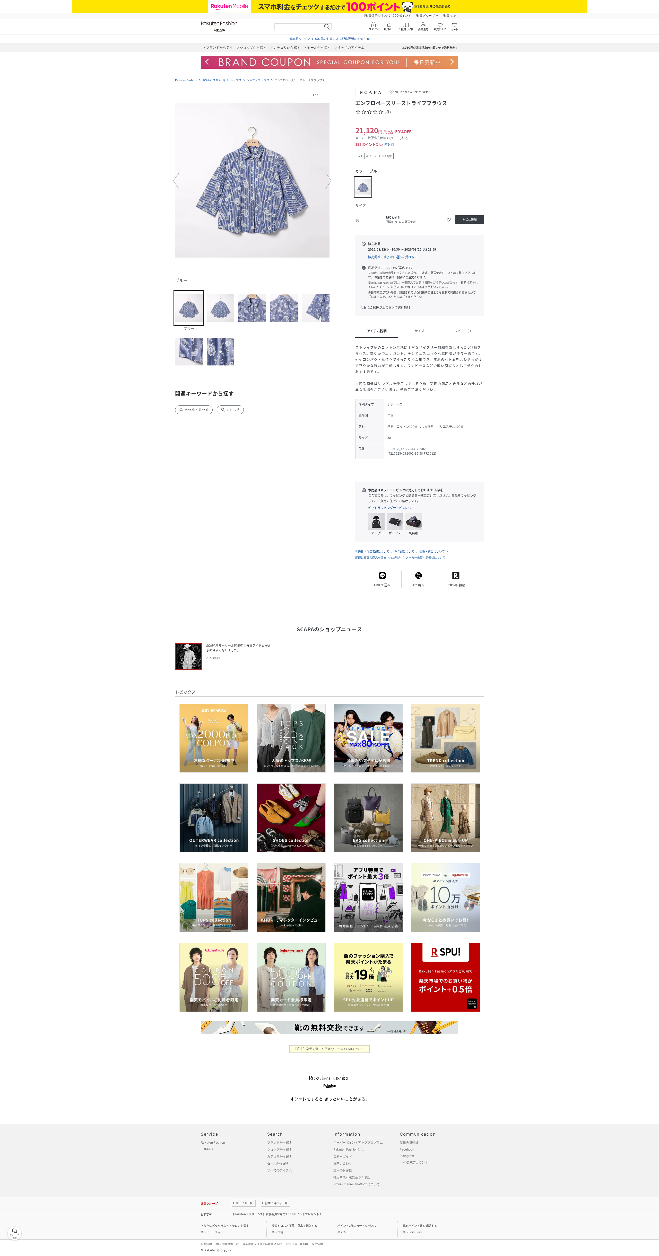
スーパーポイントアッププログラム (358, 1142)
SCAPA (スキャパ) (213, 80)
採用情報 (317, 1244)
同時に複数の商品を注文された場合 (378, 557)
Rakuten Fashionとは (348, 1149)
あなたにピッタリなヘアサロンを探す (225, 1225)
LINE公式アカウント (414, 1162)
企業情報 (206, 1244)
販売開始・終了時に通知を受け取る (393, 257)
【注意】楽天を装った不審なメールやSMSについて (330, 1049)
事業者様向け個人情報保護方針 (262, 1244)
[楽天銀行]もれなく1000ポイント (387, 15)
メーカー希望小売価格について (425, 557)
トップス (235, 80)
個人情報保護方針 (227, 1244)
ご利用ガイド (342, 1156)
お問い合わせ (342, 1163)
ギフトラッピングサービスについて (393, 508)
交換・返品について (432, 551)
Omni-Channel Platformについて (356, 1184)
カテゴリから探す (279, 1156)
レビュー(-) (462, 330)
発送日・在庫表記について (372, 551)
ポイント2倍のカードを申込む (356, 1225)
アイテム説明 (377, 330)
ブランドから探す (279, 1142)
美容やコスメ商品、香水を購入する (294, 1225)
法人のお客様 (342, 1170)
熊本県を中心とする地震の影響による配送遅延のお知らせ (329, 39)
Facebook (407, 1149)
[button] (252, 181)
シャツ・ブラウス (258, 80)
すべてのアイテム (279, 1170)
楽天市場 (449, 15)
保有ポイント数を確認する (420, 1225)
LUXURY (207, 1149)
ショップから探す (279, 1149)
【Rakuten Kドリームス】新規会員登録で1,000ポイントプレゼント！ (277, 1214)
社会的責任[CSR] (297, 1244)
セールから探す (278, 1163)
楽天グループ (425, 15)
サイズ (419, 330)
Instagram (407, 1156)
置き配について (404, 551)
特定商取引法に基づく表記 (351, 1177)
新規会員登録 (409, 1142)
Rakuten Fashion (186, 80)
